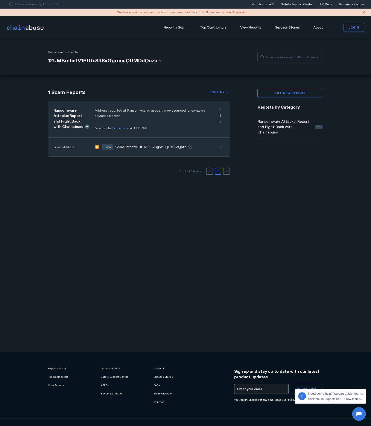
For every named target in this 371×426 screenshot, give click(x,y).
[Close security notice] (364, 12)
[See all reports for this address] (221, 147)
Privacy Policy (295, 399)
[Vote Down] (220, 122)
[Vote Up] (220, 110)
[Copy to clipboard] (160, 60)
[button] (139, 128)
